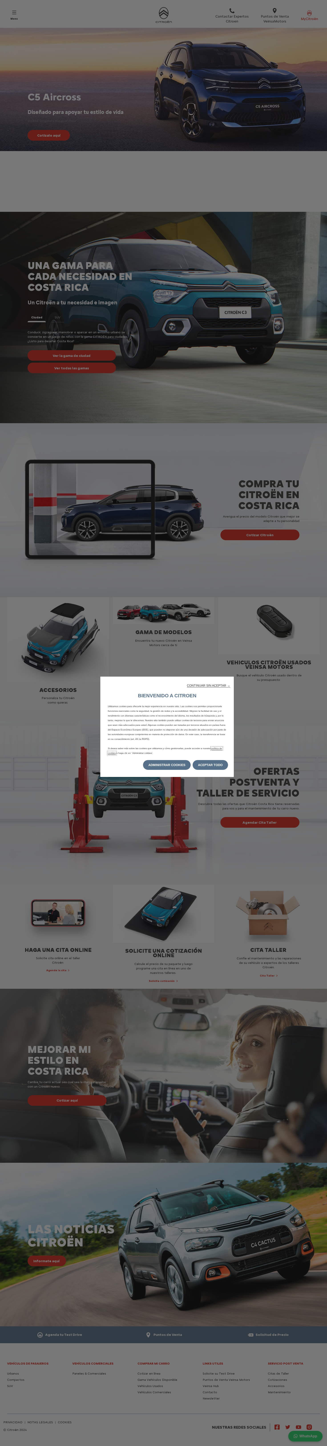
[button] (208, 685)
